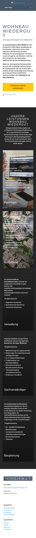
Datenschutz (7, 529)
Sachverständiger (9, 514)
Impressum (7, 527)
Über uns (6, 522)
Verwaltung (7, 512)
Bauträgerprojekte (9, 508)
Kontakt (6, 525)
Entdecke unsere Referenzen (18, 87)
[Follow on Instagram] (8, 498)
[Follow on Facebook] (5, 498)
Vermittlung (7, 510)
